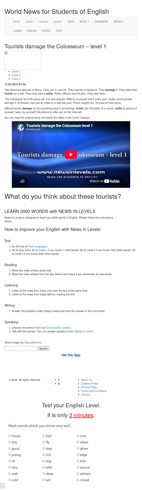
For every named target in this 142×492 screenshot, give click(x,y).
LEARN (17, 31)
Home (16, 21)
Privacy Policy (89, 387)
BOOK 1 (84, 21)
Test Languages (37, 246)
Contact (85, 394)
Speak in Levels (84, 331)
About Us (86, 380)
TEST (59, 31)
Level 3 (58, 21)
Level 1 (30, 21)
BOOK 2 (118, 21)
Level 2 (44, 21)
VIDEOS (32, 31)
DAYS (71, 21)
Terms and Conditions (94, 391)
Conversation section (58, 327)
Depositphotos (32, 342)
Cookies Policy (89, 383)
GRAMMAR (101, 21)
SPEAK (46, 31)
